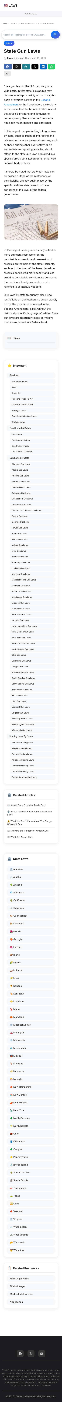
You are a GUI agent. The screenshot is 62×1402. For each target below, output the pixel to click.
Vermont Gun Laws (21, 707)
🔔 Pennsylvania (19, 1157)
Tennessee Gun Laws (22, 689)
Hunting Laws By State (21, 736)
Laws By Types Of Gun (22, 404)
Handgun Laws (19, 410)
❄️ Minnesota (17, 1040)
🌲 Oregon (16, 1149)
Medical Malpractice (21, 1294)
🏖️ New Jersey (18, 1094)
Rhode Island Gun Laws (23, 672)
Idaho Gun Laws (19, 533)
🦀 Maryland (17, 1017)
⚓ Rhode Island (19, 1164)
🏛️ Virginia (16, 1219)
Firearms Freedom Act (22, 399)
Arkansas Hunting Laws (23, 760)
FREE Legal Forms (19, 1278)
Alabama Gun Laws (21, 464)
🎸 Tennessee (18, 1188)
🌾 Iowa (14, 978)
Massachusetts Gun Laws (24, 580)
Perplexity (26, 66)
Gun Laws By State (19, 458)
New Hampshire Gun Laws (24, 626)
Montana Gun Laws (21, 608)
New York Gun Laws (21, 637)
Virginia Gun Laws (20, 713)
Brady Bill (16, 393)
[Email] (7, 73)
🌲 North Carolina (20, 1118)
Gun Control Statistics (22, 451)
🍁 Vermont (16, 1211)
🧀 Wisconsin (17, 1242)
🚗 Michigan (17, 1032)
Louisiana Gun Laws (21, 568)
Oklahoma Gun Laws (21, 661)
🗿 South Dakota (19, 1180)
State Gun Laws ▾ (31, 14)
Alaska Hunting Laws (21, 748)
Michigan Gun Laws (21, 585)
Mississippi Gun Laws (22, 597)
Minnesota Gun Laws (21, 591)
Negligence (16, 1302)
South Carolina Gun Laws (23, 678)
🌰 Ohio (14, 1133)
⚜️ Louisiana (17, 1001)
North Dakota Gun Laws (23, 649)
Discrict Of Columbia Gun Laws (26, 510)
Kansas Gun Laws (20, 556)
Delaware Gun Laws (21, 504)
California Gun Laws (21, 487)
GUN (13, 23)
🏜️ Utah (14, 1203)
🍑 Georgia (16, 939)
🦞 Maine (15, 1009)
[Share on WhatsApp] (51, 66)
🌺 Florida (15, 931)
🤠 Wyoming (17, 1250)
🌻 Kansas (16, 986)
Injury (9, 43)
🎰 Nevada (16, 1079)
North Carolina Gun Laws (23, 643)
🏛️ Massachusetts (20, 1024)
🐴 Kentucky (17, 993)
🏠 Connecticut (18, 915)
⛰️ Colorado (17, 908)
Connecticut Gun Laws (22, 499)
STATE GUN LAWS (26, 23)
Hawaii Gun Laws (20, 528)
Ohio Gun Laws (19, 655)
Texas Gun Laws (20, 695)
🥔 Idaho (15, 954)
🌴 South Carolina (20, 1172)
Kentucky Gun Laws (21, 562)
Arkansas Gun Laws (21, 481)
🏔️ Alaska (15, 877)
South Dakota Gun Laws (23, 684)
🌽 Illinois (15, 962)
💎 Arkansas (17, 892)
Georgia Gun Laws (20, 522)
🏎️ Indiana (16, 970)
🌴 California (17, 900)
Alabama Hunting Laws (22, 742)
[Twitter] (31, 1353)
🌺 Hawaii (15, 947)
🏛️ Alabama (16, 869)
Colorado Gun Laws (21, 493)
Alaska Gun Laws (20, 470)
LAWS (4, 23)
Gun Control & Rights (20, 428)
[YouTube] (41, 1353)
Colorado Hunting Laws (23, 771)
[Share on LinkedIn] (43, 66)
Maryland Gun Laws (21, 574)
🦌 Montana (16, 1063)
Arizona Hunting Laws (22, 754)
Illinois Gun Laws (20, 539)
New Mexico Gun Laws (23, 632)
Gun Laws (15, 375)
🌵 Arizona (16, 884)
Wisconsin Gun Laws (22, 730)
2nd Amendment (20, 381)
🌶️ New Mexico (18, 1102)
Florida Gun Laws (20, 516)
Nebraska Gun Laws (21, 614)
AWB (14, 387)
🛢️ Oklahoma (17, 1141)
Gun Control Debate (21, 440)
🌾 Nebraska (17, 1071)
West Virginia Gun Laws (23, 724)
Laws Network (15, 58)
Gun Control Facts (20, 446)
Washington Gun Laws (22, 718)
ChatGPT (17, 66)
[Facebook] (20, 1353)
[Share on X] (34, 66)
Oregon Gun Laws (20, 666)
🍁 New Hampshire (20, 1087)
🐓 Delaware (17, 923)
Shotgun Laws (18, 422)
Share (8, 66)
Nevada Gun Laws (20, 620)
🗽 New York (17, 1110)
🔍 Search (55, 35)
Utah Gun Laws (19, 701)
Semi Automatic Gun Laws (24, 416)
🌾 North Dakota (19, 1126)
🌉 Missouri (16, 1055)
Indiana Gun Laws (20, 545)
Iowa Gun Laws (19, 551)
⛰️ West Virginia (19, 1234)
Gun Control (17, 434)
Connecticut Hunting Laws (24, 777)
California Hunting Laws (23, 765)
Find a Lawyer (18, 1286)
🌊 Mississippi (18, 1048)
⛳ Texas (15, 1195)
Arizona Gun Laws (20, 476)
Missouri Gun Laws (21, 603)
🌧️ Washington (18, 1227)
